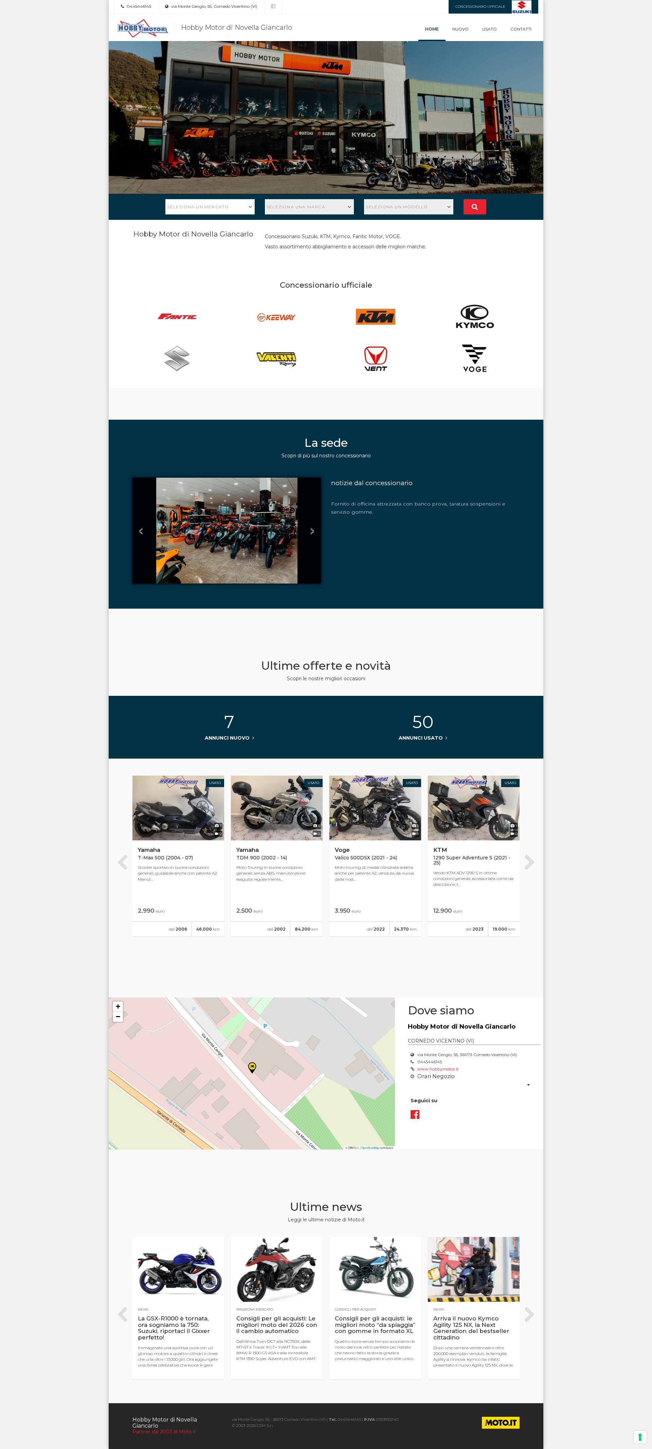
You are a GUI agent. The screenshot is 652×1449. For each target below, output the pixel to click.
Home (432, 29)
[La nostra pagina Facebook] (273, 6)
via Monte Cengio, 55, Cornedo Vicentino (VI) (213, 6)
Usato (489, 29)
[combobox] (210, 206)
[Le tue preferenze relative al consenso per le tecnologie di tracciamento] (640, 1437)
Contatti (520, 29)
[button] (118, 1007)
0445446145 (138, 6)
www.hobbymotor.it (438, 1068)
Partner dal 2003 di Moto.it (164, 1432)
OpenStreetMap (370, 1147)
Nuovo (460, 29)
